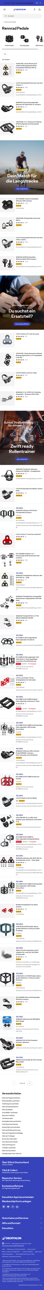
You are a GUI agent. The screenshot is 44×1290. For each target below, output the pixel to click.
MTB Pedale (9, 45)
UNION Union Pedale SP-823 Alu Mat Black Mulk (29, 1061)
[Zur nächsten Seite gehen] (29, 1083)
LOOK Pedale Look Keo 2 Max (26, 373)
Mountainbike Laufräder (11, 1101)
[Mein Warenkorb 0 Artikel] (39, 9)
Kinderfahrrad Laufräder (11, 1127)
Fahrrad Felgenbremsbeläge (12, 1133)
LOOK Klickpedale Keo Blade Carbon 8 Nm (29, 490)
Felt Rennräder (7, 1118)
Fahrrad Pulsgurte (8, 1145)
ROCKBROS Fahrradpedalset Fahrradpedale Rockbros (26, 639)
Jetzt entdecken (22, 459)
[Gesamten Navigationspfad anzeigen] (3, 22)
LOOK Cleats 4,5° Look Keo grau (27, 334)
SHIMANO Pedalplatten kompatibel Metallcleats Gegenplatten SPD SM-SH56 (29, 598)
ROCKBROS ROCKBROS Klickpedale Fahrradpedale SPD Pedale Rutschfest (29, 727)
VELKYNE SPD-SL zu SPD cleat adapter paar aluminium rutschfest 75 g (29, 819)
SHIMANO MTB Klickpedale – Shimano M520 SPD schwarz (26, 258)
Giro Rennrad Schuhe (10, 1142)
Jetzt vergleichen (22, 189)
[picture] (7, 70)
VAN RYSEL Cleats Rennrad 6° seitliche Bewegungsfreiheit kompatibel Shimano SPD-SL (27, 65)
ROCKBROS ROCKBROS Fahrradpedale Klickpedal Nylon (27, 838)
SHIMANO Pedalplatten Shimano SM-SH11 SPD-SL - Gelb (29, 576)
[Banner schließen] (40, 3)
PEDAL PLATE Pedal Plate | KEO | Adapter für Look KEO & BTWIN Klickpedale (27, 952)
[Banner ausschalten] (37, 3)
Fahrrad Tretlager (8, 1136)
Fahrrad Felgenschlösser (11, 1098)
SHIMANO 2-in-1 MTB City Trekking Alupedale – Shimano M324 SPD (28, 393)
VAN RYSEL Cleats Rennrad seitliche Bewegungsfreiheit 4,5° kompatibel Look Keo (29, 355)
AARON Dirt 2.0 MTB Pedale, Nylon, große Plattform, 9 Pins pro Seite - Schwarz (28, 978)
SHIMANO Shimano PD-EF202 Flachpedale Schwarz (26, 511)
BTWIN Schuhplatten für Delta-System (27, 906)
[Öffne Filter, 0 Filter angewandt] (5, 54)
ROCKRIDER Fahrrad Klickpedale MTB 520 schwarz (28, 998)
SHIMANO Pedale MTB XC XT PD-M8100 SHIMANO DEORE (27, 617)
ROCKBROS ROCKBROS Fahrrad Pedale (27, 778)
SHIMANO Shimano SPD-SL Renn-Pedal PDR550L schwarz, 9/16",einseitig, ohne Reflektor (28, 753)
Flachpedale (24, 45)
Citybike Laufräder (9, 1148)
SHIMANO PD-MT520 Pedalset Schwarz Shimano (27, 1041)
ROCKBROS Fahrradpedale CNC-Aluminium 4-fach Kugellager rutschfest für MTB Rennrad (28, 659)
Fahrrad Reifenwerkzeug (11, 1130)
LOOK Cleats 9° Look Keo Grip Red (28, 534)
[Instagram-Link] (12, 1206)
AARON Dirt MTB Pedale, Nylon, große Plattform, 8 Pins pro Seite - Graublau (28, 928)
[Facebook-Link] (3, 1206)
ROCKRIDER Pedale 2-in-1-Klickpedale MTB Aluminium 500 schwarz (28, 556)
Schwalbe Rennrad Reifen (11, 1121)
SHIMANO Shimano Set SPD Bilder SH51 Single (28, 1020)
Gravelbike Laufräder (10, 1112)
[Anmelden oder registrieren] (34, 9)
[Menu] (4, 9)
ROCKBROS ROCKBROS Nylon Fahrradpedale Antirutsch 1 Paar (27, 700)
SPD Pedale (40, 45)
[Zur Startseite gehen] (19, 9)
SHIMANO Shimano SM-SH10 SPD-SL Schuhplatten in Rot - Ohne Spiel (29, 859)
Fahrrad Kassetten (9, 1150)
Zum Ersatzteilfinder (22, 324)
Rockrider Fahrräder (9, 1139)
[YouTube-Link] (8, 1206)
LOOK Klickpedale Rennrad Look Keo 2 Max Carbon (29, 238)
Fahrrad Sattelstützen (10, 1107)
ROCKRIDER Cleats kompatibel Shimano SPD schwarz (27, 200)
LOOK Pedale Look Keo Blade (26, 798)
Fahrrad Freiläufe (8, 1115)
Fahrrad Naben (7, 1109)
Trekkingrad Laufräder (10, 1104)
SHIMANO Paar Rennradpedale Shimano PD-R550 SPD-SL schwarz (28, 103)
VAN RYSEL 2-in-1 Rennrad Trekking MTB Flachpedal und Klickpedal (29, 123)
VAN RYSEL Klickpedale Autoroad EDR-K (28, 219)
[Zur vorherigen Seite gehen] (14, 1083)
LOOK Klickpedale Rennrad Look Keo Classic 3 (29, 84)
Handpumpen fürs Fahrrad (11, 1153)
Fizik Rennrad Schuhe (10, 1124)
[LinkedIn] (17, 1206)
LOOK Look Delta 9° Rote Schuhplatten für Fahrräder (26, 679)
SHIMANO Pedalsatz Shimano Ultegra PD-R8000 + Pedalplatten (28, 470)
